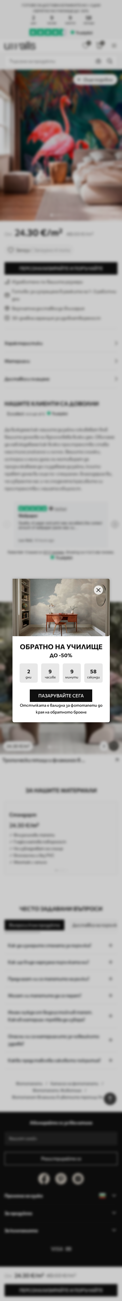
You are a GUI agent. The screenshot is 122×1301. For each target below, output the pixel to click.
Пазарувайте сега (61, 695)
